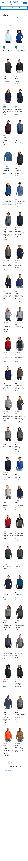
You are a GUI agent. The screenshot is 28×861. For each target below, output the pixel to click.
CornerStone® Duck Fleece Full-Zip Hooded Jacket (19, 357)
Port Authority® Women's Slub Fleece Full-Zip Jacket (8, 686)
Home (3, 11)
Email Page (21, 18)
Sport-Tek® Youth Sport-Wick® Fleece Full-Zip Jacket (19, 505)
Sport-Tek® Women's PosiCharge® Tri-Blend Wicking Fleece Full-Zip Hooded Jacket (8, 234)
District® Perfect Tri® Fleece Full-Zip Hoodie (20, 203)
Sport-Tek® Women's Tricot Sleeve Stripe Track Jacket (20, 625)
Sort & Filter (14, 26)
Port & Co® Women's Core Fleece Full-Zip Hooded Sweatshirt (20, 418)
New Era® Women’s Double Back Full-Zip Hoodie (8, 111)
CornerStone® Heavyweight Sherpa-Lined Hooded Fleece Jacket (6, 717)
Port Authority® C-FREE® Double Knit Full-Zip (7, 387)
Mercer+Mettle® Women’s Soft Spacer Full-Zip (20, 448)
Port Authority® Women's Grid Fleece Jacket (8, 265)
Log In (25, 2)
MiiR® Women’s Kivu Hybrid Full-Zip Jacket (19, 111)
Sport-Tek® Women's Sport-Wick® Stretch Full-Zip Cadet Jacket (8, 357)
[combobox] (18, 766)
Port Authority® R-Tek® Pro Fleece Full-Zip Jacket (8, 655)
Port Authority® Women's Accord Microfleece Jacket (7, 203)
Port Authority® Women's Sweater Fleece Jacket (19, 685)
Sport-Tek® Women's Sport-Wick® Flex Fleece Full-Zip (8, 625)
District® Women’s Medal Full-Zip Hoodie (7, 505)
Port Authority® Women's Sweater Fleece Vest (7, 328)
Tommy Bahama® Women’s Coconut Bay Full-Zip (7, 173)
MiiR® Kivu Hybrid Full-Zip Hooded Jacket (19, 142)
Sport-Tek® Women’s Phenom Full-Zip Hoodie (20, 566)
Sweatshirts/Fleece (11, 11)
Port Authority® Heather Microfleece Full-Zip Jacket (8, 416)
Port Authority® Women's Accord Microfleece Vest (19, 172)
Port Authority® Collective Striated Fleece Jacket (19, 233)
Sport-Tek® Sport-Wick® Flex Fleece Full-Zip (7, 596)
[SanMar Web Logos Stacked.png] (14, 3)
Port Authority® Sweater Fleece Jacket (18, 596)
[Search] (25, 8)
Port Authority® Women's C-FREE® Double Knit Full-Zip (19, 387)
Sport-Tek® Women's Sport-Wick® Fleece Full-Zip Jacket (8, 535)
